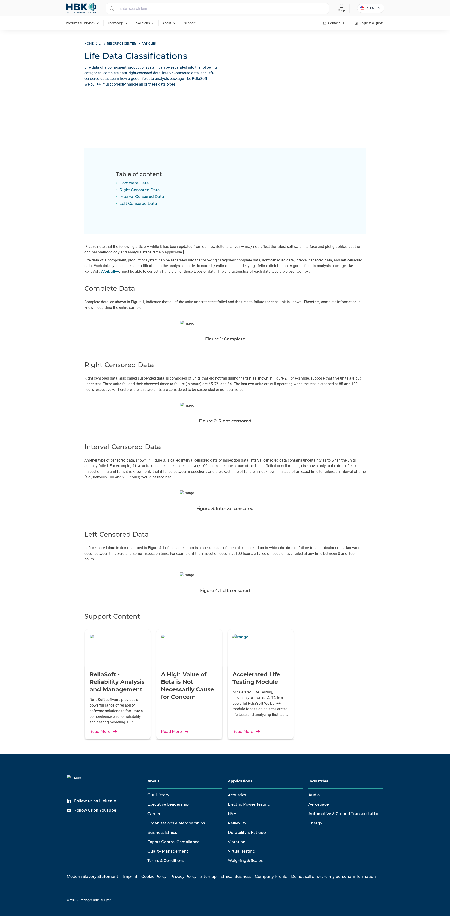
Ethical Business (235, 876)
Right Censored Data (140, 190)
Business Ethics (162, 832)
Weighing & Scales (245, 860)
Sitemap (208, 876)
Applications (240, 781)
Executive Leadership (168, 804)
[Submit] (111, 8)
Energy (315, 823)
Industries (318, 781)
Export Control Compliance (173, 842)
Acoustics (237, 795)
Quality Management (167, 851)
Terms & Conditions (165, 860)
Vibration (236, 842)
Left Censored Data (138, 203)
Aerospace (318, 804)
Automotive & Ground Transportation (344, 814)
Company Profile (271, 876)
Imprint (130, 876)
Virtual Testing (241, 851)
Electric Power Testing (249, 804)
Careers (154, 814)
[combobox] (217, 8)
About (153, 781)
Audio (314, 795)
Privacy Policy (183, 876)
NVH (232, 814)
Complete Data (134, 183)
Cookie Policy (154, 876)
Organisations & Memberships (176, 823)
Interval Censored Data (142, 196)
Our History (158, 795)
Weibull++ (110, 271)
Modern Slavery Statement (92, 876)
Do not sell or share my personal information (333, 876)
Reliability (237, 823)
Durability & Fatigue (247, 832)
